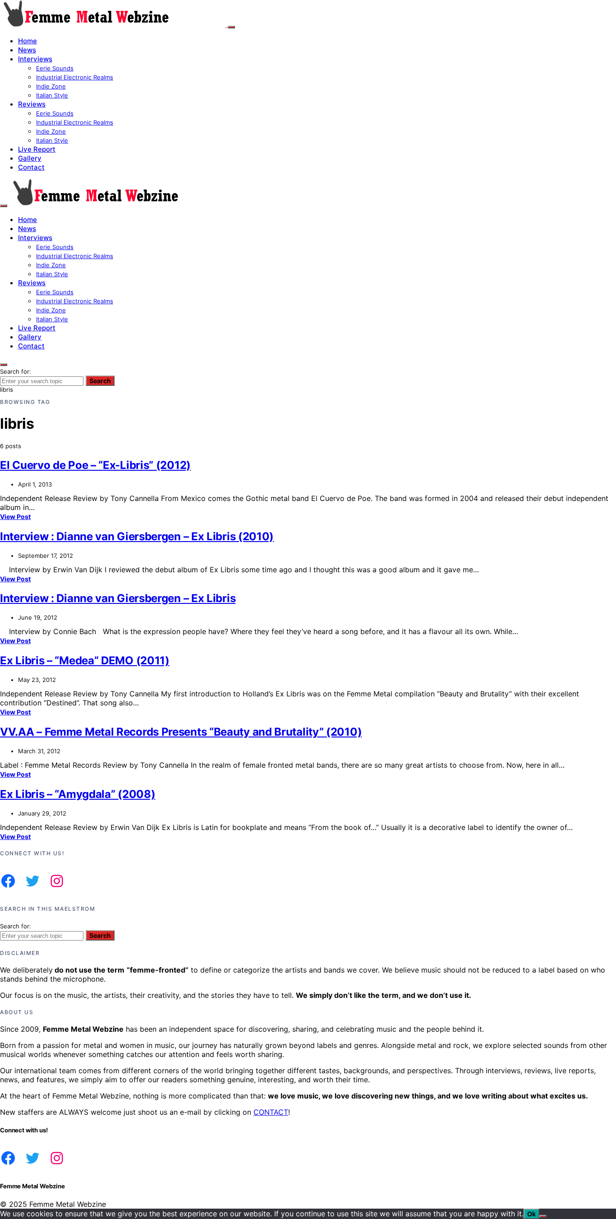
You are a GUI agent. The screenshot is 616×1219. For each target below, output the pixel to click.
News (27, 50)
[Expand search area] (3, 205)
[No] (543, 1216)
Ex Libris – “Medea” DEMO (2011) (85, 660)
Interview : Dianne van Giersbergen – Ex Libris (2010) (137, 536)
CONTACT (270, 1112)
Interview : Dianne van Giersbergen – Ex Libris (117, 598)
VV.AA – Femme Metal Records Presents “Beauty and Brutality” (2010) (181, 731)
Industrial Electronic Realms (74, 77)
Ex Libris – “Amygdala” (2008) (77, 794)
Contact (31, 167)
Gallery (29, 158)
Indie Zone (51, 86)
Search (100, 381)
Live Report (36, 149)
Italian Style (52, 95)
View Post (15, 516)
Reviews (32, 104)
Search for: (15, 371)
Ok (531, 1214)
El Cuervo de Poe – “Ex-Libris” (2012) (95, 465)
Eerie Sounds (55, 68)
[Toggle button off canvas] (231, 27)
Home (27, 41)
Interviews (35, 59)
